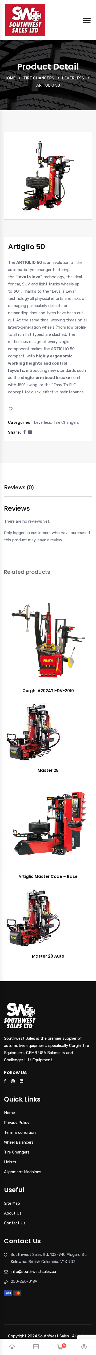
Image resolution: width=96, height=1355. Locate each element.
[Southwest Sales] (25, 19)
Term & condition (20, 1132)
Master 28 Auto (48, 956)
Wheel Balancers (19, 1142)
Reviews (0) (19, 487)
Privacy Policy (16, 1122)
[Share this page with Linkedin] (30, 432)
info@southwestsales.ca (33, 1271)
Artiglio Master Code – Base (48, 876)
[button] (11, 408)
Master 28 (48, 770)
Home (9, 78)
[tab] (19, 490)
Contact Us (15, 1223)
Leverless (73, 78)
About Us (13, 1213)
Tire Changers (38, 78)
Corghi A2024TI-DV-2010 (48, 690)
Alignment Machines (22, 1172)
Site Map (12, 1203)
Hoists (10, 1162)
